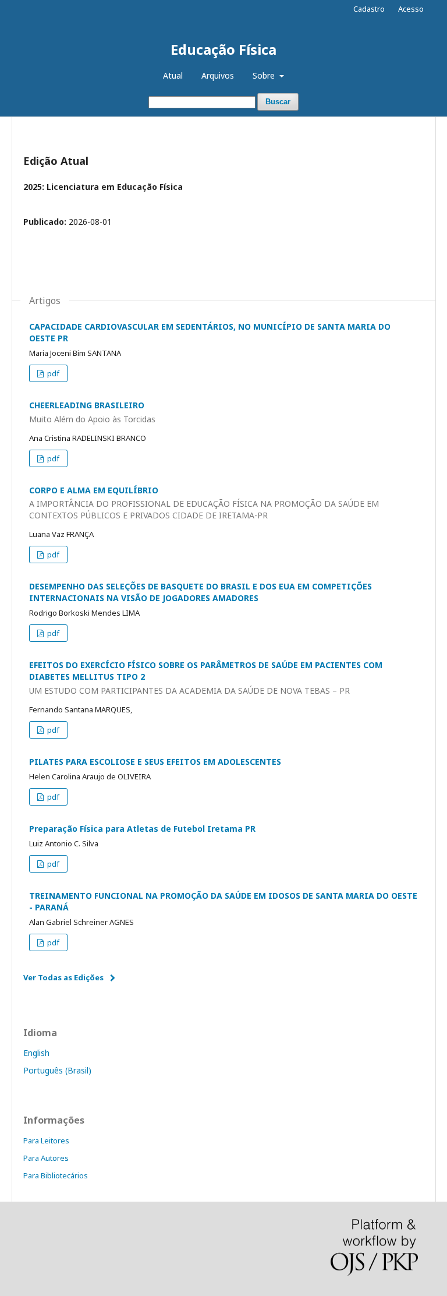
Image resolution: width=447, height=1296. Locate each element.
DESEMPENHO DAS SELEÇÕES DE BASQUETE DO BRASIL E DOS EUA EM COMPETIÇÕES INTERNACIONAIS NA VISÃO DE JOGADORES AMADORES (200, 592)
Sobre (265, 75)
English (36, 1052)
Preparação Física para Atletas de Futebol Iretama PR (142, 828)
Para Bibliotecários (55, 1175)
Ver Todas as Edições (63, 977)
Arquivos (217, 75)
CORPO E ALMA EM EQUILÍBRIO (204, 503)
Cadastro (369, 8)
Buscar (277, 101)
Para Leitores (46, 1140)
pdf (52, 373)
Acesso (411, 8)
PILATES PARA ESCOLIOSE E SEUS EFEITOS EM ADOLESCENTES (155, 761)
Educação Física (223, 49)
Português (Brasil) (57, 1070)
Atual (173, 75)
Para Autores (46, 1158)
